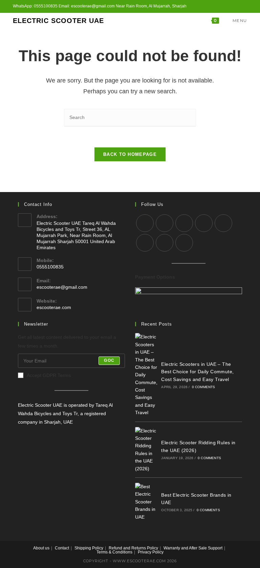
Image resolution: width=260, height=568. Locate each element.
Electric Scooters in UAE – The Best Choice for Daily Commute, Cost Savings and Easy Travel (197, 371)
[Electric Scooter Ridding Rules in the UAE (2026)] (146, 449)
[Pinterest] (223, 223)
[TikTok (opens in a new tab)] (244, 6)
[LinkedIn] (204, 223)
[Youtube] (164, 243)
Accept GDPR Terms (49, 375)
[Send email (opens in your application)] (237, 6)
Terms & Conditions (114, 552)
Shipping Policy (88, 548)
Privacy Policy (151, 552)
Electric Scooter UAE (58, 20)
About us (41, 548)
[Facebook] (164, 223)
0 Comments (203, 387)
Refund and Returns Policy (133, 548)
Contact (62, 548)
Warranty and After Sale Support (193, 548)
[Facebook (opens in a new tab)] (214, 6)
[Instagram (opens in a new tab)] (222, 6)
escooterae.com (54, 307)
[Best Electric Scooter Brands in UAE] (146, 502)
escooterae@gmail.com (62, 287)
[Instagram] (184, 223)
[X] (145, 223)
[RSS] (184, 243)
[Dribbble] (145, 243)
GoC (109, 360)
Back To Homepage (130, 154)
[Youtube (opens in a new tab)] (230, 6)
